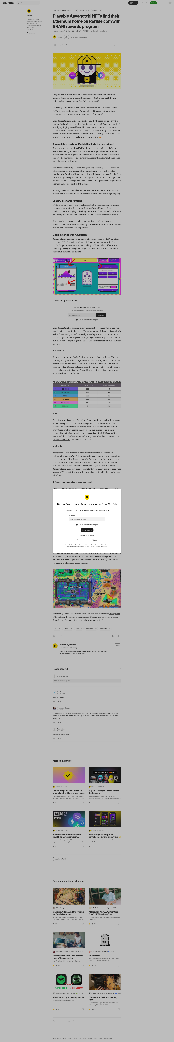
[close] (118, 491)
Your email (72, 516)
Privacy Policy (104, 545)
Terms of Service (95, 545)
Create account (87, 530)
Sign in (95, 540)
